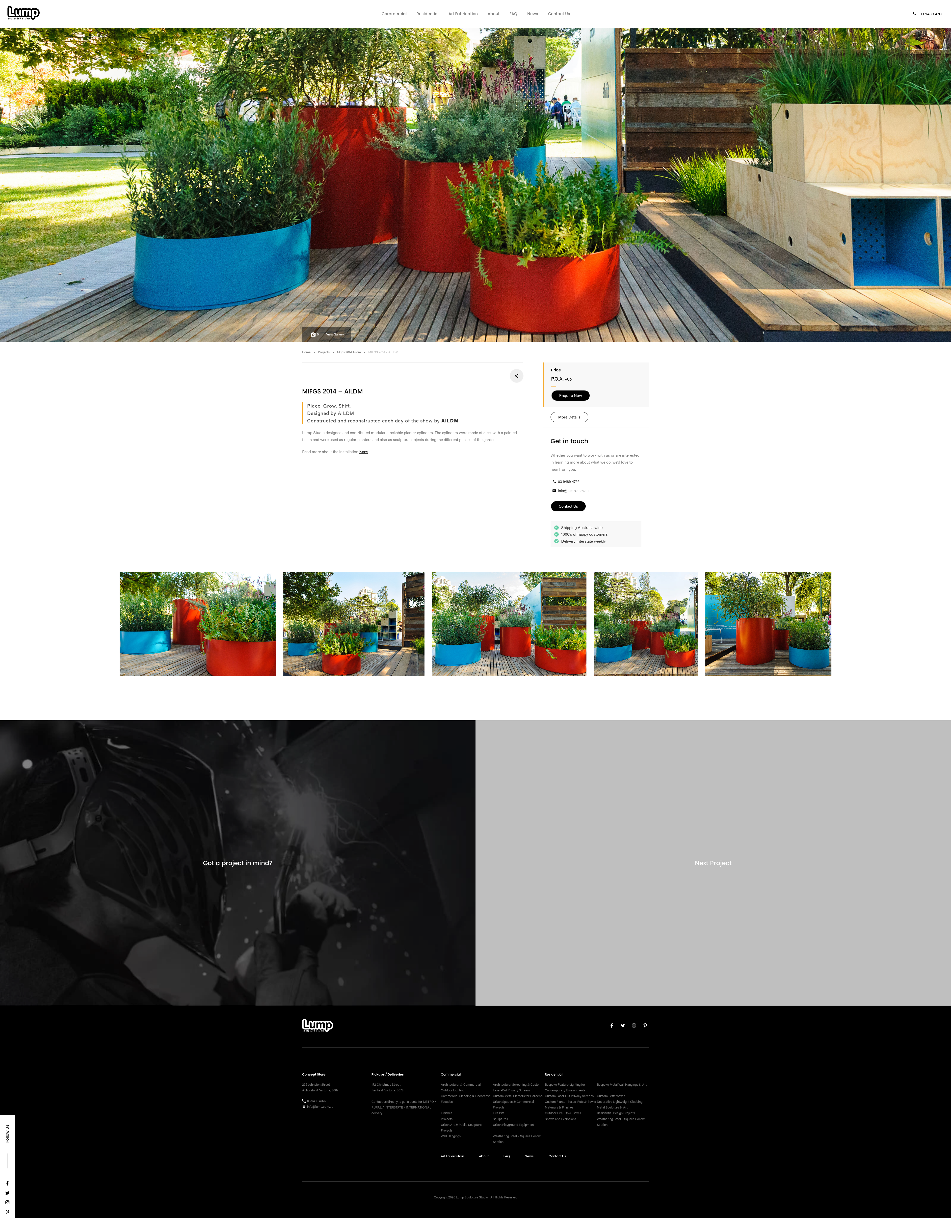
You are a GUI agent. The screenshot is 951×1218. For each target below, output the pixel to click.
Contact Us (559, 14)
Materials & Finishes (559, 1107)
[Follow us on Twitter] (7, 1194)
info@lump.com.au (573, 490)
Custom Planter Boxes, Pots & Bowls (570, 1101)
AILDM (450, 420)
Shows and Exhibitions (560, 1118)
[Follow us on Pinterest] (7, 1213)
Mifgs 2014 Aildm (349, 352)
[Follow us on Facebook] (7, 1184)
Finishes (446, 1113)
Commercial (394, 14)
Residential (428, 14)
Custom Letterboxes (611, 1096)
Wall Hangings (451, 1136)
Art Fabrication (463, 14)
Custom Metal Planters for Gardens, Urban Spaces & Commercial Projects (518, 1101)
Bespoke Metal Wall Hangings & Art (622, 1084)
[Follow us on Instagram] (7, 1203)
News (532, 14)
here (363, 451)
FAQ (513, 14)
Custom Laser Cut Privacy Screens (569, 1096)
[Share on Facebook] (516, 376)
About (494, 14)
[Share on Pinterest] (484, 376)
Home (306, 352)
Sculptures (500, 1118)
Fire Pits (498, 1113)
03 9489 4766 (932, 14)
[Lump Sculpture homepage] (317, 1026)
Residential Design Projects (616, 1113)
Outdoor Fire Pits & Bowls (563, 1113)
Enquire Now (570, 395)
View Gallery (335, 334)
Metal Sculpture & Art (612, 1107)
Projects (324, 352)
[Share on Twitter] (500, 376)
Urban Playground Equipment (513, 1124)
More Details (569, 417)
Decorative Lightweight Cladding (619, 1101)
